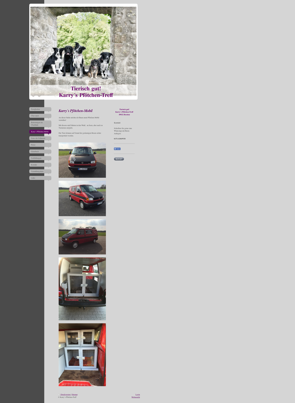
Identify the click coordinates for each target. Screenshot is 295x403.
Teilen (118, 149)
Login (138, 394)
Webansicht (135, 397)
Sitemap (75, 394)
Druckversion (65, 394)
